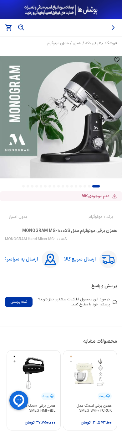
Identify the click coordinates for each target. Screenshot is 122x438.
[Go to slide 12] (45, 186)
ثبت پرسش (18, 302)
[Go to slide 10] (54, 186)
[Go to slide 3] (85, 186)
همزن (77, 43)
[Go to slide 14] (36, 186)
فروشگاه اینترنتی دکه (101, 43)
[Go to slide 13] (41, 186)
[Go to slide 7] (67, 186)
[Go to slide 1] (96, 186)
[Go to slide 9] (58, 186)
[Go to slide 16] (28, 186)
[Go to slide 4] (80, 186)
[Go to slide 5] (76, 186)
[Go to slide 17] (23, 186)
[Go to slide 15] (32, 186)
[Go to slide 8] (63, 186)
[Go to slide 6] (71, 186)
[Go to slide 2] (89, 186)
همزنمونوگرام (58, 43)
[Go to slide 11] (49, 186)
